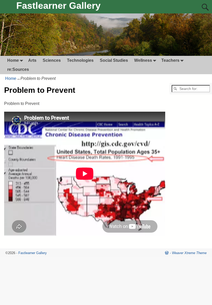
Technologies (80, 60)
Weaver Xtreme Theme (189, 253)
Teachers (170, 60)
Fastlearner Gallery (58, 5)
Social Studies (114, 60)
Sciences (52, 60)
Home (13, 60)
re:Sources (18, 69)
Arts (32, 60)
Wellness (143, 60)
